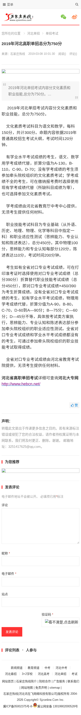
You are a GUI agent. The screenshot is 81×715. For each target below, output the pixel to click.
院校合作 (45, 681)
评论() (73, 53)
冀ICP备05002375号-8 (17, 706)
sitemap (55, 687)
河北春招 (11, 674)
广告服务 (59, 681)
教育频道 (33, 667)
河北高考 (44, 674)
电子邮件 (9, 573)
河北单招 (33, 33)
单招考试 (52, 33)
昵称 (6, 553)
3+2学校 (27, 674)
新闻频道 (16, 667)
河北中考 (61, 667)
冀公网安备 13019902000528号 (57, 706)
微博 (75, 17)
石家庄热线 (17, 53)
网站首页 (8, 681)
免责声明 (41, 687)
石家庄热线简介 (26, 681)
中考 (47, 667)
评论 (5, 505)
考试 (74, 674)
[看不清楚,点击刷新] (61, 622)
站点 (5, 594)
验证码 (47, 614)
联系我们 (73, 681)
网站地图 (27, 687)
